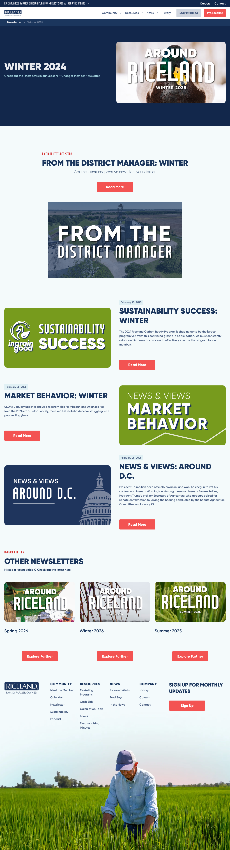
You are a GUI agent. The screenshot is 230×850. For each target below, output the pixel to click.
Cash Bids (86, 701)
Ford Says (116, 697)
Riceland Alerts (120, 690)
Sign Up (187, 705)
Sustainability (59, 711)
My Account (215, 13)
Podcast (55, 719)
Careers (205, 3)
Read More (115, 187)
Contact (220, 3)
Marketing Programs (86, 692)
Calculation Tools (91, 709)
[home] (13, 13)
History (166, 13)
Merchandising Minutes (89, 725)
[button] (112, 13)
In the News (117, 704)
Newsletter (14, 22)
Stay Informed (189, 13)
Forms (84, 716)
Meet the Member (61, 690)
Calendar (56, 697)
